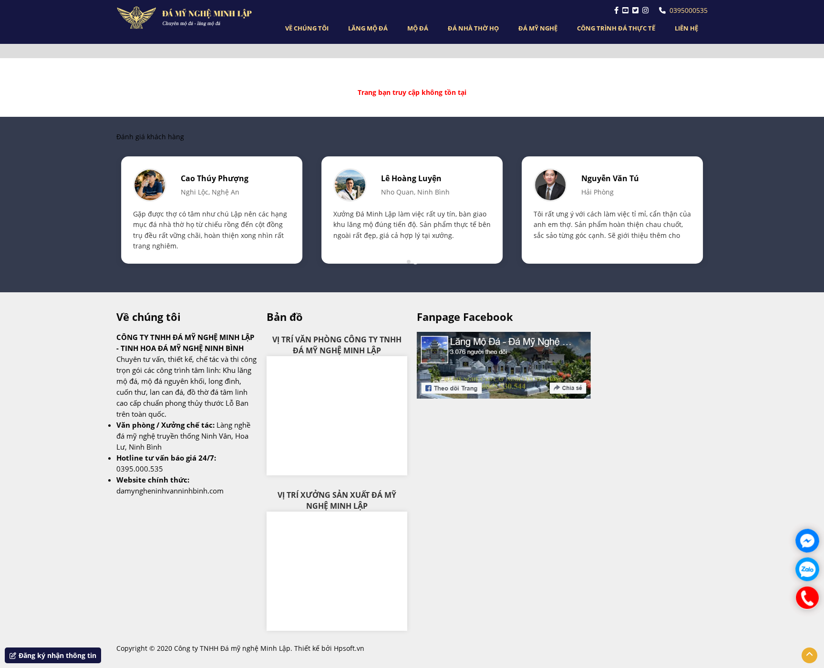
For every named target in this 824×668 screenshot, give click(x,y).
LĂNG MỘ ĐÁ (368, 28)
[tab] (409, 262)
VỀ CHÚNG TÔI (307, 28)
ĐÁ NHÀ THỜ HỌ (473, 28)
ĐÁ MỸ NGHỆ (537, 28)
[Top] (809, 655)
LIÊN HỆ (686, 28)
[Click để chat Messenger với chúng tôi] (807, 541)
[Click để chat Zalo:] (807, 569)
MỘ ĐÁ (417, 28)
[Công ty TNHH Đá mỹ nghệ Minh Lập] (186, 17)
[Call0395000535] (807, 598)
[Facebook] (616, 10)
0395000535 (689, 10)
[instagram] (645, 10)
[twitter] (635, 10)
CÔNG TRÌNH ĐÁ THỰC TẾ (616, 28)
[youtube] (625, 10)
